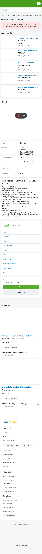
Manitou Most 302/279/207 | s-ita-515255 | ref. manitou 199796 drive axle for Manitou (29, 75)
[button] (39, 3)
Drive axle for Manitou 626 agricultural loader (20, 387)
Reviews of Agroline (9, 487)
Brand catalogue (8, 491)
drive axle (23, 143)
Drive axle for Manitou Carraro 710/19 (29, 87)
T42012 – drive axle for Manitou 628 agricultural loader (29, 38)
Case (5, 232)
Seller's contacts (8, 440)
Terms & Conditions (9, 476)
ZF (4, 272)
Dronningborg (7, 246)
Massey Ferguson (9, 264)
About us (6, 433)
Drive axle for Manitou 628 (27, 50)
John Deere (7, 259)
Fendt (5, 250)
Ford (4, 255)
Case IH (6, 237)
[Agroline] (8, 15)
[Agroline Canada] (14, 3)
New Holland (7, 268)
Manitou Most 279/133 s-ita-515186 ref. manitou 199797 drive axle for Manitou (29, 63)
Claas (5, 241)
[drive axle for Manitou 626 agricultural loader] (21, 373)
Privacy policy (7, 480)
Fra (9, 450)
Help (4, 436)
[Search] (39, 10)
